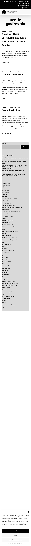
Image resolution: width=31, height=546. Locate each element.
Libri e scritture (6, 268)
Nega (15, 535)
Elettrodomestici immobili (10, 231)
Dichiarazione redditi (8, 227)
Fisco (3, 242)
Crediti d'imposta (7, 220)
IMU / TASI (5, 246)
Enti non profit (6, 235)
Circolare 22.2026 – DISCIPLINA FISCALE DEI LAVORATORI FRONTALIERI (14, 174)
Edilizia (4, 229)
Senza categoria (7, 292)
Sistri (3, 294)
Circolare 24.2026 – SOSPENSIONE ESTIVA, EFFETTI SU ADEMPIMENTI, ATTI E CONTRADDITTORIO (14, 167)
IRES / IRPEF (5, 253)
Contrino (4, 31)
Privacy (4, 277)
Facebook (26, 8)
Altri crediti (5, 190)
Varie (4, 307)
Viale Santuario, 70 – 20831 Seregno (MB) (17, 1)
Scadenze (5, 290)
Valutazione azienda (8, 305)
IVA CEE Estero (6, 261)
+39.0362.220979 (24, 3)
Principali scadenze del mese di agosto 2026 (14, 162)
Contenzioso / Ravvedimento (11, 212)
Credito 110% (6, 222)
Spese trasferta (7, 298)
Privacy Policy (18, 543)
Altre (3, 188)
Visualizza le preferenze (15, 540)
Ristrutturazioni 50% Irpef (10, 285)
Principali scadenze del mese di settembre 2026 (15, 158)
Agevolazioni (6, 186)
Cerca (4, 143)
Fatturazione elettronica (9, 238)
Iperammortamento (8, 251)
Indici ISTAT (5, 248)
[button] (28, 512)
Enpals (4, 233)
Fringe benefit (6, 244)
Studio (4, 300)
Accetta (15, 530)
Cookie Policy (11, 543)
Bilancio (4, 196)
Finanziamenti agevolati (9, 240)
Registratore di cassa (8, 281)
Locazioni (5, 270)
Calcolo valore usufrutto (9, 199)
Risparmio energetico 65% (10, 283)
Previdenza (5, 272)
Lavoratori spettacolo (9, 266)
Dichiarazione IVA (7, 225)
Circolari (10, 31)
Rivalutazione (6, 287)
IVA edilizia (5, 264)
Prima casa (5, 274)
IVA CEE (4, 259)
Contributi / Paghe (7, 216)
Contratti (5, 214)
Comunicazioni (16, 72)
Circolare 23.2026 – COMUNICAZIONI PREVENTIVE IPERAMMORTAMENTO (13, 171)
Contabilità (5, 209)
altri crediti (5, 192)
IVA (3, 255)
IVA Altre (5, 257)
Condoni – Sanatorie (8, 205)
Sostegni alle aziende (8, 296)
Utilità (4, 303)
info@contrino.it (24, 5)
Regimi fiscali (6, 279)
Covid (4, 218)
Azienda (4, 194)
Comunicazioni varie (12, 74)
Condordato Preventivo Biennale (12, 207)
